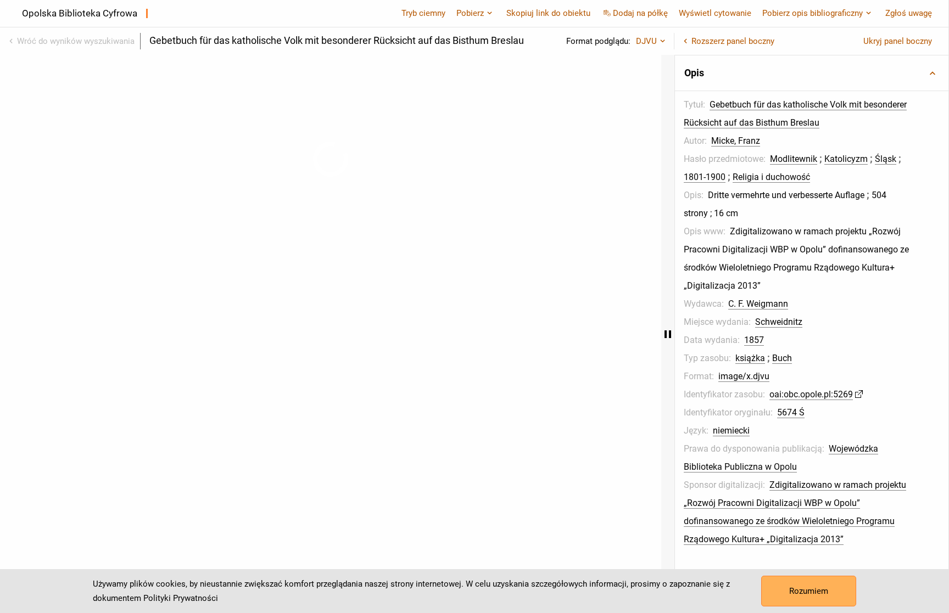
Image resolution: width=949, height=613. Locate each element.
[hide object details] (667, 334)
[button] (811, 73)
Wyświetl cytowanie (715, 13)
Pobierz (470, 13)
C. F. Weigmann (758, 304)
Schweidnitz (778, 322)
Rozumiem (808, 591)
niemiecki (731, 430)
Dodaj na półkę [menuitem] (640, 13)
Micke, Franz (735, 141)
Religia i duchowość (771, 177)
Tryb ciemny (423, 13)
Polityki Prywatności (180, 598)
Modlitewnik (793, 159)
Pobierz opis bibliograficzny (812, 13)
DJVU (646, 41)
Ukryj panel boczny (897, 41)
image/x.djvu (743, 376)
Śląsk (885, 159)
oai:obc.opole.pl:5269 (811, 394)
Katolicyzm (846, 159)
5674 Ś (791, 412)
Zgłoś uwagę (908, 13)
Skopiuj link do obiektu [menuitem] (548, 13)
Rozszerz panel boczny (732, 41)
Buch (782, 358)
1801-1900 (704, 177)
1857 (754, 340)
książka (750, 358)
